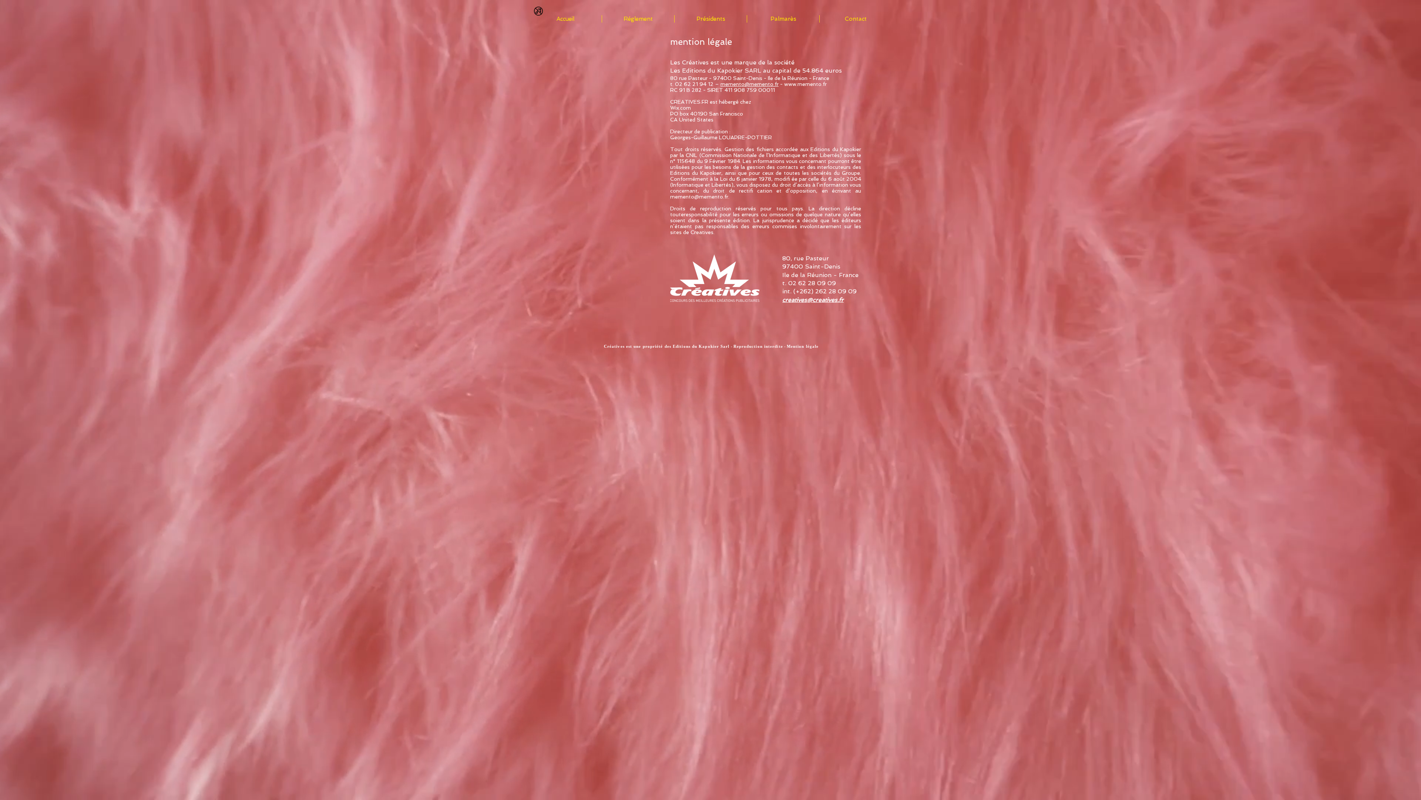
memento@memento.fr (749, 84)
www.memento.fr (805, 84)
